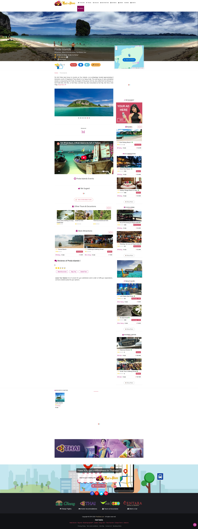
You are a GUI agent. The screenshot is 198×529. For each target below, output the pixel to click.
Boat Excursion (67, 52)
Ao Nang (120, 148)
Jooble (96, 522)
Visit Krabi (129, 271)
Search (81, 8)
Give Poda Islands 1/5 (55, 65)
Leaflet (133, 68)
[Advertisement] (129, 84)
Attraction (79, 251)
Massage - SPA (136, 298)
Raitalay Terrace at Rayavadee (130, 244)
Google (141, 68)
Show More (130, 202)
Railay (58, 255)
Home (56, 73)
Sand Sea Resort (125, 169)
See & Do (96, 2)
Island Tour (83, 52)
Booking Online (117, 526)
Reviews (96, 64)
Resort (138, 171)
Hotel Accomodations (88, 509)
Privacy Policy (82, 526)
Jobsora (126, 522)
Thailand (82, 2)
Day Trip (75, 52)
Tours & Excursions (111, 509)
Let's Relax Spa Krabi (126, 296)
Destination (105, 2)
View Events (62, 59)
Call (74, 64)
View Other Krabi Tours (84, 199)
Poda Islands (59, 403)
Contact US (108, 526)
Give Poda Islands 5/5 (64, 65)
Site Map (101, 526)
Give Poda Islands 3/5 (60, 65)
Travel (89, 2)
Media (121, 2)
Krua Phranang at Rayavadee (129, 222)
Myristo (80, 522)
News (127, 2)
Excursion (109, 251)
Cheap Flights (66, 509)
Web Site (63, 57)
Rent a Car (133, 509)
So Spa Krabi (124, 317)
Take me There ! (130, 59)
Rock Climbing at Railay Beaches (97, 249)
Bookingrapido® (88, 522)
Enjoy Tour (102, 522)
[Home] (65, 3)
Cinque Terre (118, 522)
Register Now (100, 486)
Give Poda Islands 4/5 (62, 65)
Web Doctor (73, 522)
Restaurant (83, 128)
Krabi (63, 255)
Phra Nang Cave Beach (65, 249)
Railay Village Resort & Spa (129, 190)
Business (114, 2)
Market (138, 352)
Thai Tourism (110, 522)
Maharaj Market (125, 350)
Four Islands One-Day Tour (82, 220)
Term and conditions (92, 526)
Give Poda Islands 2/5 (58, 268)
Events (134, 2)
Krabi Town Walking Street (128, 371)
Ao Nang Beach (124, 142)
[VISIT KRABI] (130, 266)
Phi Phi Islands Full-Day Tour (101, 220)
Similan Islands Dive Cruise (64, 220)
